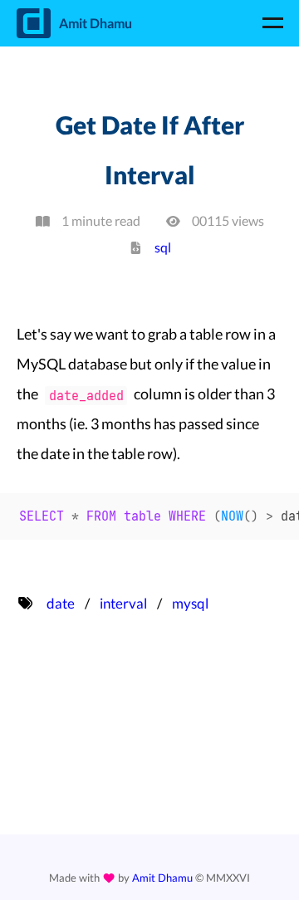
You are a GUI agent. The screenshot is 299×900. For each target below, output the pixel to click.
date (61, 603)
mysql (190, 603)
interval (123, 603)
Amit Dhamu (162, 877)
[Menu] (272, 23)
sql (162, 247)
